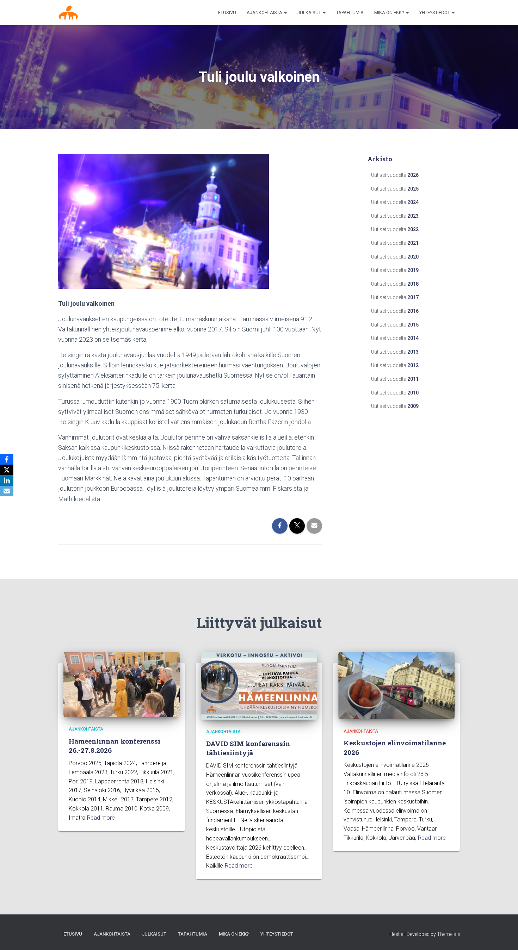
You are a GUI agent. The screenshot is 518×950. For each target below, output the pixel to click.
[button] (285, 12)
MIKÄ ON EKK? (389, 12)
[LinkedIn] (6, 480)
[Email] (6, 491)
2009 (413, 406)
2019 (413, 270)
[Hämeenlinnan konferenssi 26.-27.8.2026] (121, 684)
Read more (101, 817)
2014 (413, 338)
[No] (509, 939)
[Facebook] (6, 459)
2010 (413, 393)
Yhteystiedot (435, 12)
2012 (413, 365)
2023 (413, 216)
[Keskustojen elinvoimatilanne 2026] (396, 685)
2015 (413, 325)
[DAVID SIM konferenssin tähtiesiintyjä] (259, 685)
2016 (413, 311)
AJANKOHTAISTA (265, 12)
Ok (459, 939)
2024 (413, 202)
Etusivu (227, 12)
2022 (413, 229)
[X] (6, 470)
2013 (413, 352)
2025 (413, 189)
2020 (413, 257)
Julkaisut (309, 12)
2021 (413, 243)
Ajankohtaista (86, 729)
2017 (413, 297)
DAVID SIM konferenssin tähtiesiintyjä (248, 748)
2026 (413, 175)
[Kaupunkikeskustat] (68, 12)
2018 (413, 284)
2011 (413, 379)
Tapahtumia (350, 12)
